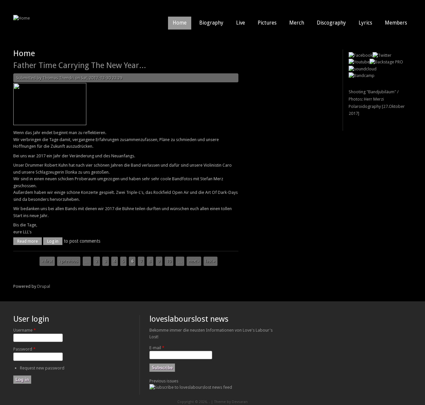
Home (180, 23)
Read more (29, 241)
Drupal (43, 286)
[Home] (21, 18)
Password (24, 349)
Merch (296, 23)
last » (210, 261)
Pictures (267, 23)
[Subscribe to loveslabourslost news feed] (190, 387)
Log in (52, 241)
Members (396, 23)
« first (47, 261)
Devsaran (240, 402)
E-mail (156, 347)
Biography (211, 23)
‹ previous (68, 261)
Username (24, 330)
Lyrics (365, 23)
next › (194, 261)
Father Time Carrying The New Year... (79, 65)
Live (240, 23)
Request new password (42, 367)
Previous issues (163, 380)
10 (169, 261)
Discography (331, 23)
